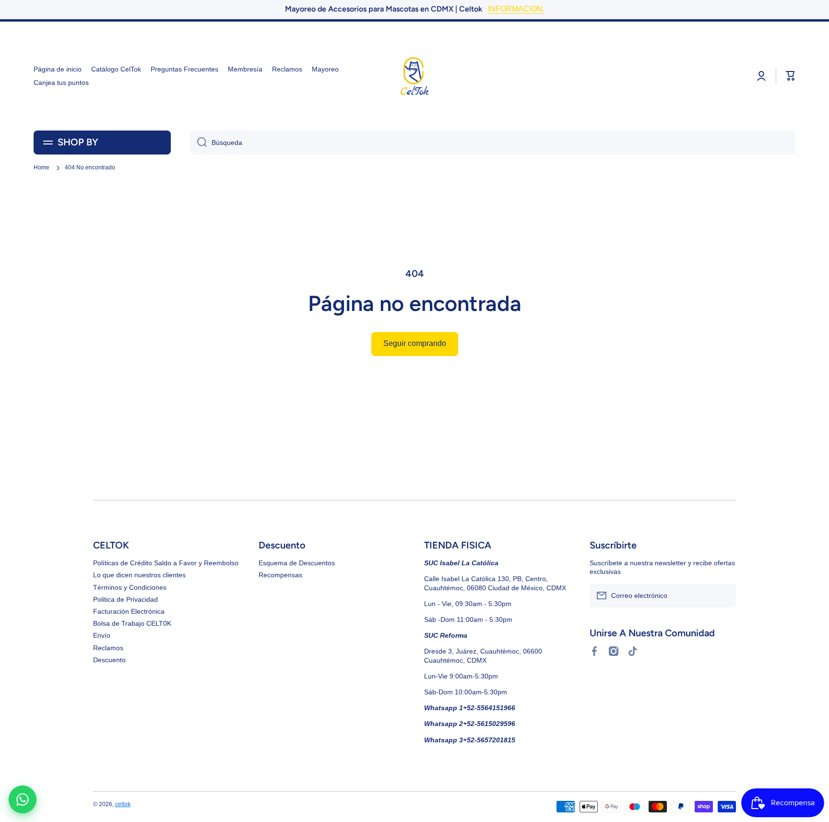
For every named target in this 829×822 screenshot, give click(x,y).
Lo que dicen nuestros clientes (139, 575)
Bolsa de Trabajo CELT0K (132, 623)
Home (41, 167)
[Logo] (414, 76)
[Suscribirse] (724, 596)
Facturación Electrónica (129, 611)
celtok (122, 804)
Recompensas (280, 575)
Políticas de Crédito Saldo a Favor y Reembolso (165, 563)
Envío (101, 635)
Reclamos (108, 648)
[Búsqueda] (198, 143)
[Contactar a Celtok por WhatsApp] (22, 799)
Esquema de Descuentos (297, 563)
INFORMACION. (516, 9)
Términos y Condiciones (129, 587)
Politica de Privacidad (125, 599)
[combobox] (492, 143)
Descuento (109, 660)
